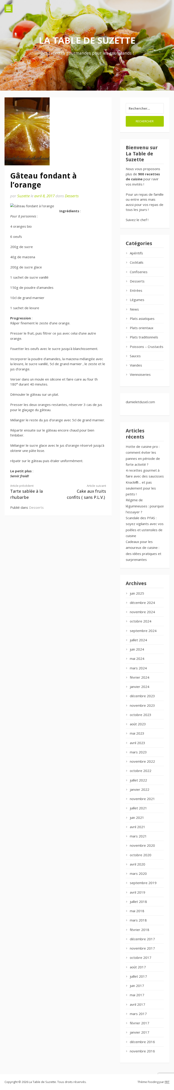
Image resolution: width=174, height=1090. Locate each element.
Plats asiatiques (142, 318)
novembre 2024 (142, 612)
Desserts (72, 195)
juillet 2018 (138, 901)
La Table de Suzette (87, 40)
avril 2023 (137, 742)
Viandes (136, 365)
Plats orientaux (141, 328)
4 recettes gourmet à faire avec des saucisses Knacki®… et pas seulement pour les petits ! (145, 482)
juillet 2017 (138, 976)
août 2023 (138, 724)
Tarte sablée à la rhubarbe (26, 492)
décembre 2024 (142, 602)
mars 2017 (138, 1013)
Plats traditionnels (144, 337)
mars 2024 (138, 668)
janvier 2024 (139, 686)
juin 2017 (137, 985)
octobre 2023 (140, 714)
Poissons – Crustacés (146, 346)
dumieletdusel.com (140, 402)
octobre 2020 (140, 855)
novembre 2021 (142, 798)
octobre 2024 (140, 621)
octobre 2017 (140, 957)
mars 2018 (138, 920)
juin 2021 (137, 817)
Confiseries (138, 272)
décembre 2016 (142, 1041)
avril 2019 (137, 892)
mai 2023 (137, 733)
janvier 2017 (139, 1032)
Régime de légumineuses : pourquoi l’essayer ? (145, 506)
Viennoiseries (140, 374)
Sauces (135, 356)
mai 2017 (137, 995)
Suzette (23, 195)
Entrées (136, 290)
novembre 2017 (142, 948)
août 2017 (138, 967)
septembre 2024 (143, 630)
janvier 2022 (139, 789)
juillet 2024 (138, 640)
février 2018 (139, 929)
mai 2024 (137, 658)
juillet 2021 (138, 808)
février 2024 (139, 677)
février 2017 (139, 1023)
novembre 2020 (142, 845)
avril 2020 (137, 864)
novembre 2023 (142, 705)
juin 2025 (137, 593)
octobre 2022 (140, 770)
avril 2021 (137, 827)
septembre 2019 (143, 882)
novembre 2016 (142, 1051)
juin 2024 (137, 649)
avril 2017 (137, 1004)
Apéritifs (136, 253)
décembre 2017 (142, 939)
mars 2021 (138, 836)
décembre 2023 (142, 696)
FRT (167, 1082)
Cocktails (136, 262)
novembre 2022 (142, 761)
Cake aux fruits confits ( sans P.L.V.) (86, 492)
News (134, 309)
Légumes (137, 299)
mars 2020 (138, 873)
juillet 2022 (138, 780)
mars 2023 (138, 752)
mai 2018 (137, 911)
